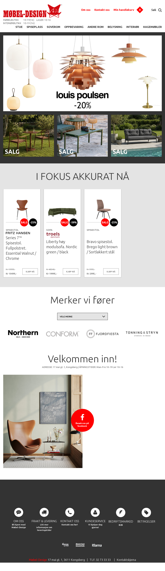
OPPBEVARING (73, 26)
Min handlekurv (124, 9)
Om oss (85, 9)
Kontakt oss (102, 9)
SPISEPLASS (35, 26)
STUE (19, 26)
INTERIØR (132, 26)
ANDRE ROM (95, 26)
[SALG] (28, 156)
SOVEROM (53, 26)
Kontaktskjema (126, 559)
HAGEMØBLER (152, 26)
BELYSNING (115, 26)
